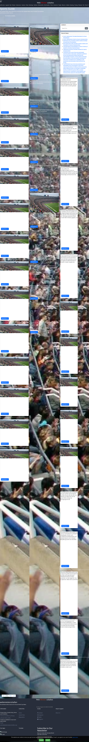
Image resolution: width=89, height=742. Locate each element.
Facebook (40, 713)
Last (14, 695)
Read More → (5, 51)
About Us (58, 713)
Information (3, 708)
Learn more (75, 737)
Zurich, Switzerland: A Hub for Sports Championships (75, 39)
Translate (21, 728)
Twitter (40, 717)
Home (20, 713)
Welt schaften (45, 3)
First (3, 695)
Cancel (47, 740)
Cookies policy (7, 718)
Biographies (22, 717)
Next (11, 695)
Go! (86, 28)
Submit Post (22, 715)
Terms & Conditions (5, 715)
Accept (41, 740)
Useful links (21, 708)
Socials (39, 708)
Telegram (40, 719)
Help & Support (59, 708)
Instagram (40, 715)
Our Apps (2, 728)
